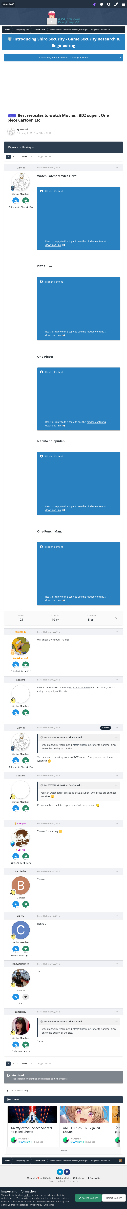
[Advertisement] (63, 86)
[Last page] (31, 157)
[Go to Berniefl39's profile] (21, 885)
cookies (27, 1194)
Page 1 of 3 (43, 156)
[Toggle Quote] (42, 737)
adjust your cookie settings (14, 1204)
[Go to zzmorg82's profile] (21, 1026)
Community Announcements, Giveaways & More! (63, 57)
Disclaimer (80, 1178)
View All (63, 1150)
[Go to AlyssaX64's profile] (14, 1140)
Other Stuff (45, 133)
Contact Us (94, 1178)
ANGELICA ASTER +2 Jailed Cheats (81, 1130)
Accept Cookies (89, 1197)
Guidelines (49, 1204)
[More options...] (117, 168)
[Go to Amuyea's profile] (21, 837)
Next (24, 156)
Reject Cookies (114, 1197)
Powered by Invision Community (63, 1181)
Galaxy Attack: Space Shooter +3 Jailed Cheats (31, 1130)
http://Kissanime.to (79, 687)
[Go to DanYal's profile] (11, 131)
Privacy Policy (64, 1178)
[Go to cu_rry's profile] (21, 930)
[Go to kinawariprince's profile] (21, 978)
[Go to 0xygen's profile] (21, 646)
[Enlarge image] (49, 760)
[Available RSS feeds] (120, 1160)
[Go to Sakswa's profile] (21, 694)
